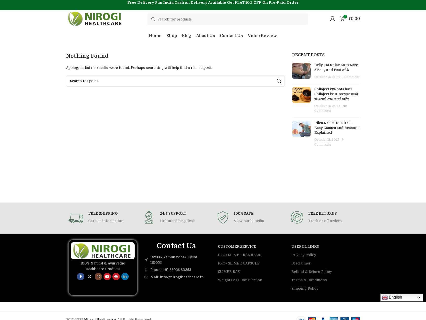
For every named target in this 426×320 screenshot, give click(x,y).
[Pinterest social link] (116, 276)
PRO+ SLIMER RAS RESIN (240, 255)
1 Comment (350, 77)
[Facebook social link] (80, 276)
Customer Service (237, 246)
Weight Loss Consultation (240, 280)
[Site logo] (95, 18)
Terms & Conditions (309, 280)
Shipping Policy (304, 288)
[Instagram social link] (98, 276)
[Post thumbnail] (301, 71)
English (395, 297)
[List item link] (176, 269)
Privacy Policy (303, 255)
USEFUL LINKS (305, 246)
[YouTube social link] (107, 276)
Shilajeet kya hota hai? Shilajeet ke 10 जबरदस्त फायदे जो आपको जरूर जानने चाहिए (336, 94)
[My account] (332, 18)
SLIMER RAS (229, 272)
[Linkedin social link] (125, 276)
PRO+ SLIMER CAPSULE (239, 263)
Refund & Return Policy (311, 272)
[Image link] (103, 250)
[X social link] (89, 276)
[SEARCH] (279, 81)
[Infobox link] (102, 218)
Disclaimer (301, 263)
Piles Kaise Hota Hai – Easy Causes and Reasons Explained (336, 127)
